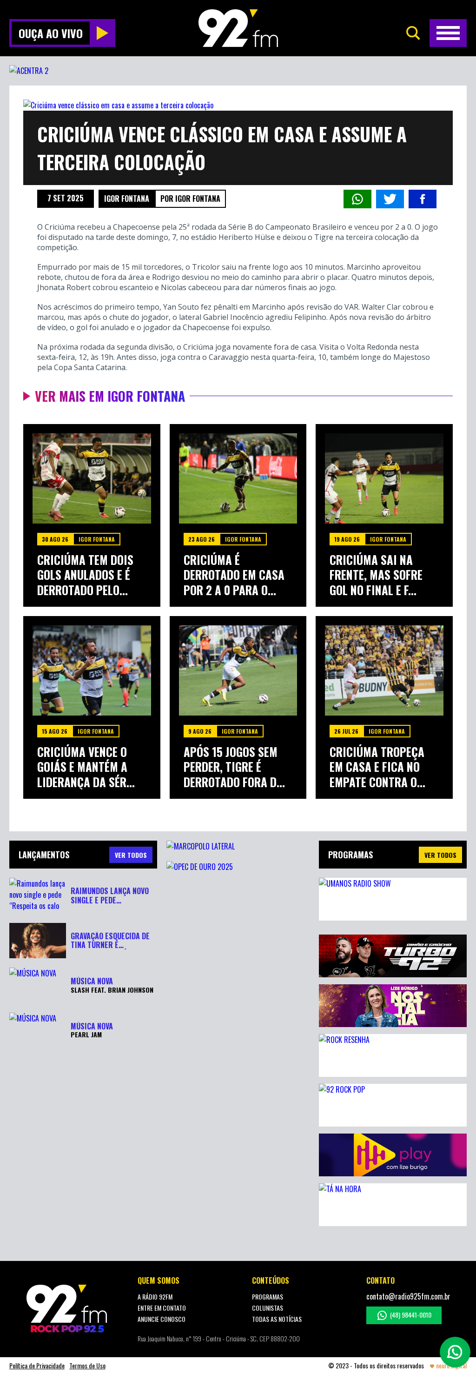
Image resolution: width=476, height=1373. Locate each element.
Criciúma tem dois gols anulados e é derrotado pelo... (85, 575)
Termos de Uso (87, 1365)
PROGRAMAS (267, 1296)
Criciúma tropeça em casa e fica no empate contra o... (377, 767)
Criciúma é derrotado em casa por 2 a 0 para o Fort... (234, 575)
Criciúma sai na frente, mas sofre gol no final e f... (376, 575)
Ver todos (440, 855)
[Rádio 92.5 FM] (238, 28)
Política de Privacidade (37, 1365)
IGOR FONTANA (126, 198)
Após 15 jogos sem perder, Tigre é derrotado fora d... (234, 767)
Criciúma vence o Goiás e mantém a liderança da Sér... (86, 767)
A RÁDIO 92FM (155, 1296)
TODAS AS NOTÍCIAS (277, 1319)
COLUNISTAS (267, 1308)
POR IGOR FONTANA (190, 198)
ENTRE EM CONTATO (162, 1308)
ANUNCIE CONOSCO (161, 1319)
